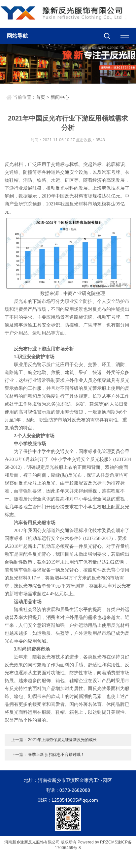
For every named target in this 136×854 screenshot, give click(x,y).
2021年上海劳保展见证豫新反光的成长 (62, 739)
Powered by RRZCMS (97, 842)
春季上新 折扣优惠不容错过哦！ (56, 754)
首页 (40, 97)
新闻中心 (60, 97)
